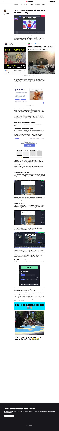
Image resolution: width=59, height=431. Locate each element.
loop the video (29, 256)
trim (43, 198)
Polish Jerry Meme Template (29, 105)
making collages (39, 117)
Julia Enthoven (6, 13)
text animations (26, 254)
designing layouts (17, 118)
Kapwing (29, 116)
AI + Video (20, 4)
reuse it (26, 294)
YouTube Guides (31, 4)
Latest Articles (16, 4)
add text (20, 112)
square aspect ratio (34, 109)
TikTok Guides (43, 4)
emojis (26, 206)
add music (21, 255)
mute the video (18, 200)
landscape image (28, 110)
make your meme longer (35, 255)
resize (38, 197)
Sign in (49, 1)
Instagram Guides (37, 4)
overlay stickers (29, 252)
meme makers (40, 109)
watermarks (16, 255)
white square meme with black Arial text (36, 133)
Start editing (53, 1)
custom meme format (32, 166)
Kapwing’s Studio (24, 117)
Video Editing (25, 4)
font (23, 207)
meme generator (27, 124)
